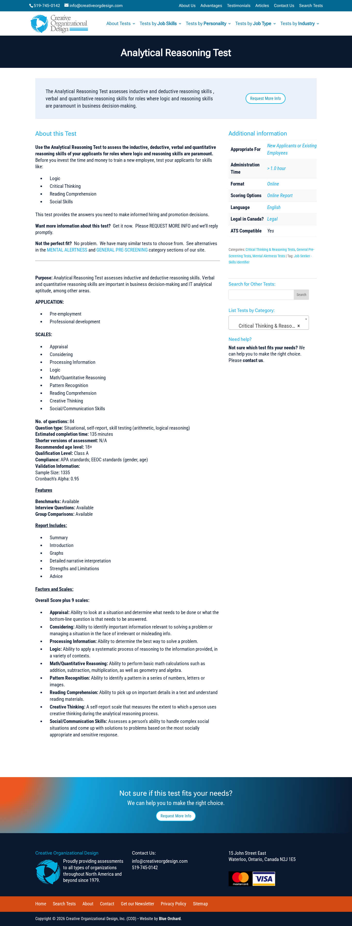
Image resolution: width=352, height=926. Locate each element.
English (274, 207)
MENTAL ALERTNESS (67, 250)
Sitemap (200, 903)
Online (273, 184)
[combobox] (269, 323)
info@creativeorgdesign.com (160, 861)
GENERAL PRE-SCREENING (122, 250)
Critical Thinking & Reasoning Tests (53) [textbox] (270, 326)
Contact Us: (144, 853)
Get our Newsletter (137, 903)
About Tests (118, 24)
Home (40, 903)
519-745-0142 (47, 5)
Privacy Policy (173, 903)
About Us (187, 6)
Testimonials (238, 6)
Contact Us (284, 6)
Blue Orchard (170, 918)
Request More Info (265, 98)
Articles (262, 6)
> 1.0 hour (276, 168)
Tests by (158, 24)
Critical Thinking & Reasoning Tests (270, 249)
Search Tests (311, 6)
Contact (107, 903)
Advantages (211, 6)
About (87, 903)
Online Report (279, 195)
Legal (272, 219)
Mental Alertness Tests (269, 256)
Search (301, 295)
